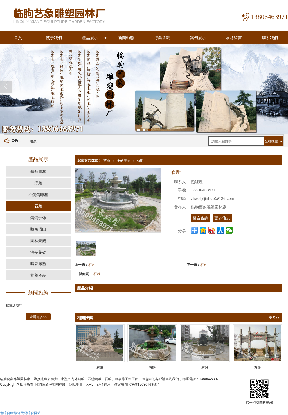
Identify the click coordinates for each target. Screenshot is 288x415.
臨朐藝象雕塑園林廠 (50, 384)
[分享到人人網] (220, 230)
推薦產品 (38, 275)
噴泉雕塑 (38, 263)
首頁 (18, 37)
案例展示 (198, 37)
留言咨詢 (200, 217)
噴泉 (33, 141)
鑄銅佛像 (38, 217)
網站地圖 (76, 384)
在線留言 (234, 37)
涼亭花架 (38, 252)
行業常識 (162, 37)
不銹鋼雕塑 (38, 194)
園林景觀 (38, 240)
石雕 (140, 160)
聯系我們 (270, 37)
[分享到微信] (229, 230)
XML (89, 384)
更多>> (274, 317)
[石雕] (99, 343)
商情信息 (104, 384)
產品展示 (90, 37)
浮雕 (38, 183)
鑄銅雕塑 (38, 171)
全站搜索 (271, 141)
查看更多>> (38, 316)
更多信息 (222, 217)
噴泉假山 (38, 229)
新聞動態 (126, 37)
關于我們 (54, 37)
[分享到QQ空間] (203, 230)
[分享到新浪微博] (211, 230)
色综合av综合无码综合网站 (20, 412)
